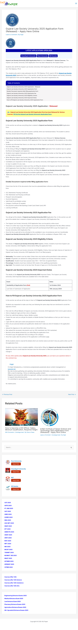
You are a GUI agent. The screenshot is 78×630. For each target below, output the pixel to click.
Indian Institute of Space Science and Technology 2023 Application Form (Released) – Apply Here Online (55, 430)
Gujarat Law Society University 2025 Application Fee (21, 93)
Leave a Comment (11, 34)
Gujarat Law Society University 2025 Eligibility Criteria (22, 95)
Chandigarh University (28, 56)
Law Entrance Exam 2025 (12, 601)
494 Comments (9, 432)
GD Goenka (53, 56)
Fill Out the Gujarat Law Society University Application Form (32, 114)
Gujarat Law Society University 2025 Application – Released (23, 87)
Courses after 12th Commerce (13, 583)
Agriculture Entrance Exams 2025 (15, 607)
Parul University (42, 56)
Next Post (72, 394)
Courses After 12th (10, 577)
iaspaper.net (12, 369)
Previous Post (7, 394)
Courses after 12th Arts (11, 586)
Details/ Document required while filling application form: (22, 91)
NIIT (12, 477)
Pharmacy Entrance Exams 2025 (14, 604)
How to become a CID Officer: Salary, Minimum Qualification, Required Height (21, 429)
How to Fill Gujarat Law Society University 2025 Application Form (25, 100)
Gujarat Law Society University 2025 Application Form (22, 89)
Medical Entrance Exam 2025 (13, 598)
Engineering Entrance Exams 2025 (15, 595)
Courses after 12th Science (13, 580)
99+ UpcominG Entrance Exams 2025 (16, 610)
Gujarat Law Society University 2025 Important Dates (22, 97)
